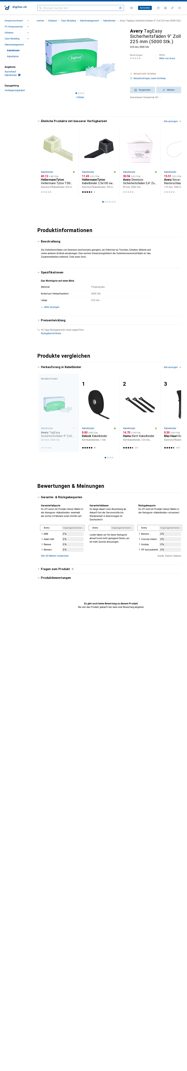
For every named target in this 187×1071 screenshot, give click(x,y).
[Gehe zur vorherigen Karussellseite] (43, 162)
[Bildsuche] (120, 8)
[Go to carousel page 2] (105, 202)
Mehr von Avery (167, 57)
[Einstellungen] (131, 8)
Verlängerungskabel (15, 90)
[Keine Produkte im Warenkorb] (179, 8)
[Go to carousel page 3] (107, 202)
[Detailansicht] (62, 539)
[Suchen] (40, 8)
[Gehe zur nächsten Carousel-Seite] (176, 162)
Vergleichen (144, 90)
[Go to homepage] (16, 8)
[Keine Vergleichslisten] (165, 8)
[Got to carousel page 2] (78, 93)
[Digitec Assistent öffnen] (158, 8)
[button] (155, 74)
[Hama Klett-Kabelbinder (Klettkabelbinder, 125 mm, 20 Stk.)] (140, 413)
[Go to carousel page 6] (114, 202)
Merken (171, 90)
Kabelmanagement (14, 44)
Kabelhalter (13, 56)
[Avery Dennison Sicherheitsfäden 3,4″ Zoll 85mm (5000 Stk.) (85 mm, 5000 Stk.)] (140, 162)
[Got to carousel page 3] (81, 93)
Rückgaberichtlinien (51, 333)
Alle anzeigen (171, 121)
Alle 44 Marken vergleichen (55, 555)
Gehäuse (9, 32)
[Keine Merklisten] (172, 8)
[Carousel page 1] (76, 93)
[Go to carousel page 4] (110, 202)
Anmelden (145, 7)
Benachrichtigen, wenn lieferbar (150, 78)
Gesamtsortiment (14, 20)
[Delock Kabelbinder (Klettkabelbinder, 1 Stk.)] (99, 413)
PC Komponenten (14, 26)
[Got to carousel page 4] (83, 93)
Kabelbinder (13, 50)
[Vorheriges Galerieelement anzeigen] (37, 58)
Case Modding (12, 38)
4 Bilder (80, 97)
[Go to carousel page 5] (112, 202)
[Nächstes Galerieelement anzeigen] (124, 58)
